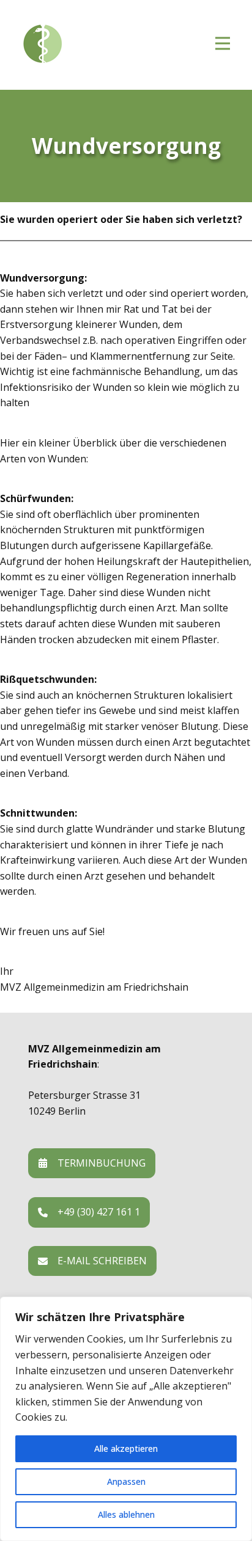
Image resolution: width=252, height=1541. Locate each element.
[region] (126, 1419)
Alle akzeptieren (126, 1448)
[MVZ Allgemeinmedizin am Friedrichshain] (95, 44)
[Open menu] (222, 43)
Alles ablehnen (126, 1514)
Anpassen (126, 1481)
